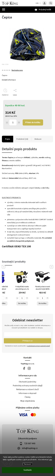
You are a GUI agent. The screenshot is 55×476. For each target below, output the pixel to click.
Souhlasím (28, 470)
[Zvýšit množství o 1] (19, 122)
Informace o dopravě (27, 393)
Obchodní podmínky (27, 381)
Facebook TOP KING (24, 368)
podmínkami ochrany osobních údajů (38, 346)
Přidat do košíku (32, 122)
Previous (4, 267)
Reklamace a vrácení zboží (27, 389)
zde (50, 460)
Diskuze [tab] (38, 139)
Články (27, 397)
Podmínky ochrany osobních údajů (27, 385)
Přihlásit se (27, 341)
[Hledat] (50, 3)
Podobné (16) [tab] (22, 139)
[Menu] (4, 9)
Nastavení (27, 464)
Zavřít (45, 99)
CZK (37, 3)
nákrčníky (45, 188)
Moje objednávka (27, 401)
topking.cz (29, 368)
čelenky (37, 188)
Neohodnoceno (17, 70)
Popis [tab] (7, 139)
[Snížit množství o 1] (7, 122)
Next (52, 267)
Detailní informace (9, 80)
